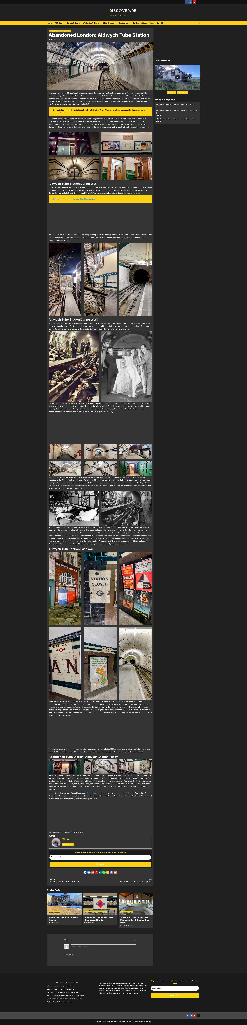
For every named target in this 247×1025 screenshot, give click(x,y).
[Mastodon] (111, 872)
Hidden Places (108, 23)
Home (49, 23)
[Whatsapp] (104, 872)
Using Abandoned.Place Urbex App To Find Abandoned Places (64, 983)
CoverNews (138, 1021)
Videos (144, 23)
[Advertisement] (100, 218)
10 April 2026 (53, 922)
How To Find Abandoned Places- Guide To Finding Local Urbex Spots (65, 995)
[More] (115, 872)
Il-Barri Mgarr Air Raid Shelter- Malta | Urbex (65, 880)
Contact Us (154, 23)
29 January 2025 (126, 925)
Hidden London (130, 775)
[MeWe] (100, 872)
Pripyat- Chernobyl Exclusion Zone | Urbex (136, 880)
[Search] (199, 23)
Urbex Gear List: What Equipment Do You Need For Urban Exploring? (65, 992)
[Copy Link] (107, 872)
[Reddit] (92, 872)
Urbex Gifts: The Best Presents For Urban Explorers (60, 989)
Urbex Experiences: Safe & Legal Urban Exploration (60, 986)
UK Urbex (58, 23)
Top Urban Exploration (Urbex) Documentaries (59, 1002)
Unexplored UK (66, 31)
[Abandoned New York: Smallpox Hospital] (64, 904)
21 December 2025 (91, 922)
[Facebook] (85, 872)
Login (134, 940)
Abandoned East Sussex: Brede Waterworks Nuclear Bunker (176, 119)
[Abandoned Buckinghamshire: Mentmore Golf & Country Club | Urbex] (136, 904)
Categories (123, 23)
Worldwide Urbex (90, 23)
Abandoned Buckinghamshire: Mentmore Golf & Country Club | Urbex (135, 920)
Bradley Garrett (93, 793)
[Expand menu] (63, 23)
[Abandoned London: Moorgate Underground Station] (100, 904)
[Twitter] (89, 872)
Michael (80, 832)
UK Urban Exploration (54, 31)
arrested (119, 793)
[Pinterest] (96, 872)
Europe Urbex (72, 23)
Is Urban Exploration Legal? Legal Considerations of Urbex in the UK (65, 998)
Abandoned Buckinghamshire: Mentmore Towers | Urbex (175, 104)
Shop (163, 23)
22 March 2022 (54, 39)
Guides (136, 23)
